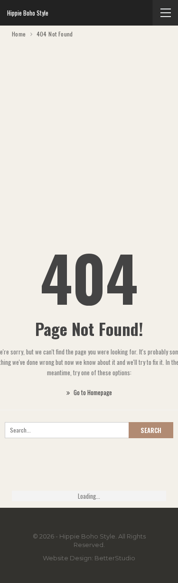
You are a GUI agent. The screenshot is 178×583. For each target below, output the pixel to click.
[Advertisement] (89, 132)
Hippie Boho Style (27, 13)
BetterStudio (114, 558)
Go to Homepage (92, 392)
